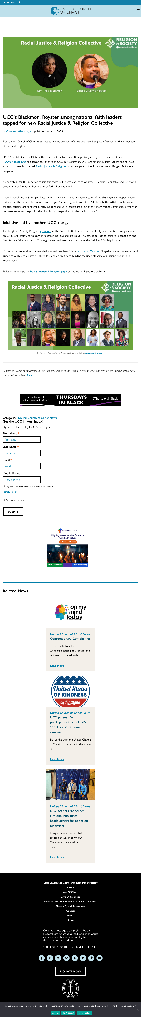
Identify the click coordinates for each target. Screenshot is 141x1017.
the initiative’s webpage (94, 353)
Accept (55, 1013)
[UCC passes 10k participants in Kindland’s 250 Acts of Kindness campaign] (70, 691)
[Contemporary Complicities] (70, 612)
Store (71, 920)
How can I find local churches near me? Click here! (71, 901)
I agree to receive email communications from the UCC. (30, 486)
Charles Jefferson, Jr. (19, 131)
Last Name (11, 446)
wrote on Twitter (88, 251)
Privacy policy (84, 1013)
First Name (11, 433)
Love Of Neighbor (70, 896)
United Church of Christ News (37, 418)
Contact (70, 910)
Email (7, 459)
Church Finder (9, 2)
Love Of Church (70, 892)
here (29, 375)
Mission (71, 887)
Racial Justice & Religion (51, 166)
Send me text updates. (15, 500)
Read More (57, 665)
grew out (45, 231)
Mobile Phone (11, 473)
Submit (13, 511)
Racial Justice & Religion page (48, 271)
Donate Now (70, 971)
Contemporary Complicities (70, 638)
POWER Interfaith (14, 161)
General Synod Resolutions (70, 906)
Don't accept (68, 1013)
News (70, 915)
